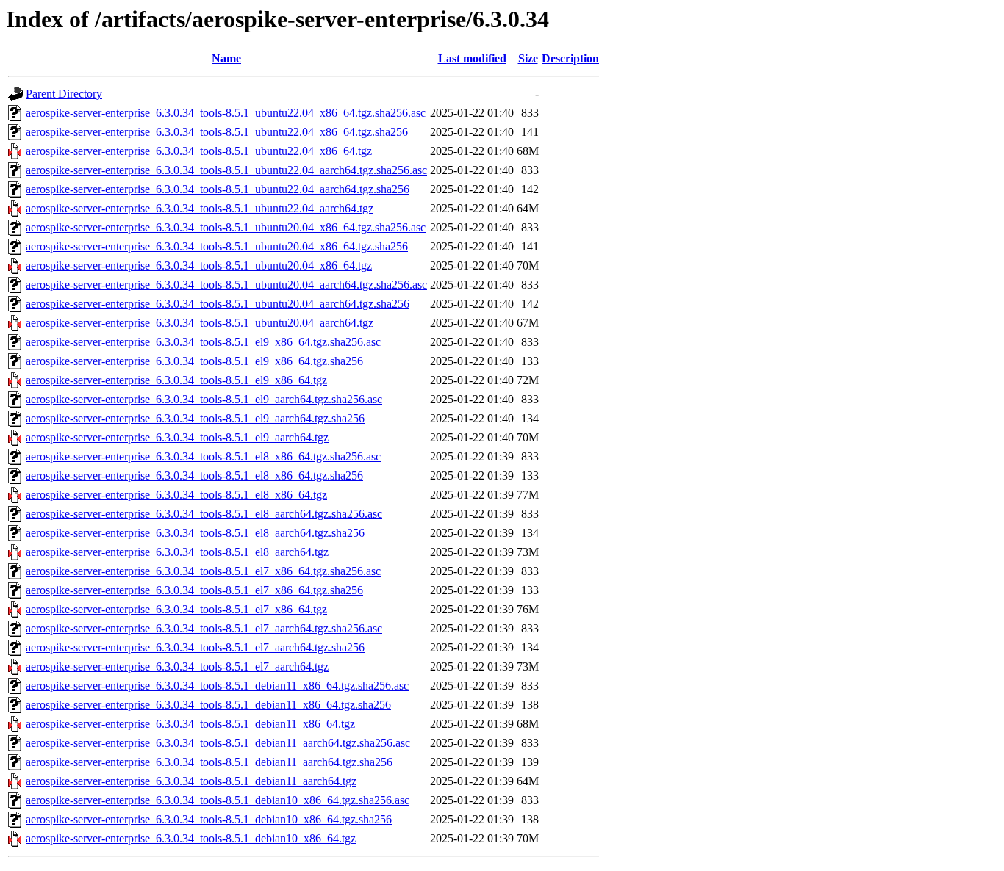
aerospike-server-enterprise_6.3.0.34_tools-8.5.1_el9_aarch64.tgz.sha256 (195, 418)
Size (528, 58)
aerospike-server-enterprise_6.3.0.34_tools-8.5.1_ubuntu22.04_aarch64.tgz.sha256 (217, 189)
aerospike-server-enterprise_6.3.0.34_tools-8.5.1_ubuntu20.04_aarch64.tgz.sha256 (217, 303)
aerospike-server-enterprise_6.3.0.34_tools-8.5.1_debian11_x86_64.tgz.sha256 (208, 704)
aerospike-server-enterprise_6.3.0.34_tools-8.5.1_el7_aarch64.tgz (177, 666)
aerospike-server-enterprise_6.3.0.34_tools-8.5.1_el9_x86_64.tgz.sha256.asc (203, 342)
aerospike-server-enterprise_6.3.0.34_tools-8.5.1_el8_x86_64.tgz (176, 494)
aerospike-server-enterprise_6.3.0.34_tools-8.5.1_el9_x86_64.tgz (176, 380)
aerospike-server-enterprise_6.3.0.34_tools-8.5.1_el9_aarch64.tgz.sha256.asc (204, 399)
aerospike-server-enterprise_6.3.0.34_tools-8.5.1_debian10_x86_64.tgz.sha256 (209, 819)
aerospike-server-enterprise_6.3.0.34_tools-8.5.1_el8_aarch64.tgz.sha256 (195, 533)
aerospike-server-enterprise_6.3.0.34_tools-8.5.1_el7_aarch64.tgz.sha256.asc (204, 628)
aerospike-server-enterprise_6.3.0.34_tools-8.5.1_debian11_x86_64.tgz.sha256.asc (217, 685)
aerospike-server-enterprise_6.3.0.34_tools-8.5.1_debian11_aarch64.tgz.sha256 (209, 762)
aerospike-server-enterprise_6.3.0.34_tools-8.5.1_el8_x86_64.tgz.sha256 (194, 475)
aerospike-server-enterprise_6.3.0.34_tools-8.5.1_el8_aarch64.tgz (177, 552)
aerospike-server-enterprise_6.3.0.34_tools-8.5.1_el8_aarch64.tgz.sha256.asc (204, 513)
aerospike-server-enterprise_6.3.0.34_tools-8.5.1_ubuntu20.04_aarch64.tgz (199, 323)
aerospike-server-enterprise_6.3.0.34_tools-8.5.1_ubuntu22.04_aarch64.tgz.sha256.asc (226, 170)
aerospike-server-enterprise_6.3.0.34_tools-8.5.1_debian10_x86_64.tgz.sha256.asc (217, 800)
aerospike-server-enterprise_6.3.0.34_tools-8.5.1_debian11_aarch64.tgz (191, 781)
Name (226, 58)
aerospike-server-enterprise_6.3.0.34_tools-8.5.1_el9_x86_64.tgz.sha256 (194, 361)
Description (570, 58)
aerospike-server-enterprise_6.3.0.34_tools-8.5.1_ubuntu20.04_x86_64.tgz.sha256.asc (226, 227)
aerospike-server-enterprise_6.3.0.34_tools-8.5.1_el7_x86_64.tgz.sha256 (194, 590)
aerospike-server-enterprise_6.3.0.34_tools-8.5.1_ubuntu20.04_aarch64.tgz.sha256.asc (226, 284)
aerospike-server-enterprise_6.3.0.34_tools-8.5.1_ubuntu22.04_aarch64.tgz (199, 208)
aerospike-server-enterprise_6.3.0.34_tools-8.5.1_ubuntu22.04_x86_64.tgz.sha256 (217, 132)
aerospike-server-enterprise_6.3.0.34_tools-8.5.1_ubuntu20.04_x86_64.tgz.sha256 (217, 246)
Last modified (472, 58)
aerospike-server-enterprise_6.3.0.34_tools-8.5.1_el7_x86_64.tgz (176, 609)
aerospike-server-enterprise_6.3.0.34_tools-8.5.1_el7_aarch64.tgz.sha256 (195, 647)
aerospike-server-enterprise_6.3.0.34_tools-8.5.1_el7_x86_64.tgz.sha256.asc (203, 571)
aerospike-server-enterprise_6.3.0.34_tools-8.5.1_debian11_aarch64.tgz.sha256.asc (218, 743)
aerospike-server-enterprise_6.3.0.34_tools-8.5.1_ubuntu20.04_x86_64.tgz (199, 265)
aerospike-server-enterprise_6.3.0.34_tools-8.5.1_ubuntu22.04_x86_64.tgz (199, 151)
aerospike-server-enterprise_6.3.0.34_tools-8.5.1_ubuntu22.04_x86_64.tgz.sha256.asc (226, 112)
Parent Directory (64, 93)
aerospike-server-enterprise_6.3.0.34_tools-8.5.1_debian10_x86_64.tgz (191, 838)
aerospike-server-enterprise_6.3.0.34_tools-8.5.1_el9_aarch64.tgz (177, 437)
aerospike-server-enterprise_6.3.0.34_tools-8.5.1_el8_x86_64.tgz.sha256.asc (203, 456)
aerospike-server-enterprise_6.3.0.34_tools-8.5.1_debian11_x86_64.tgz (190, 724)
